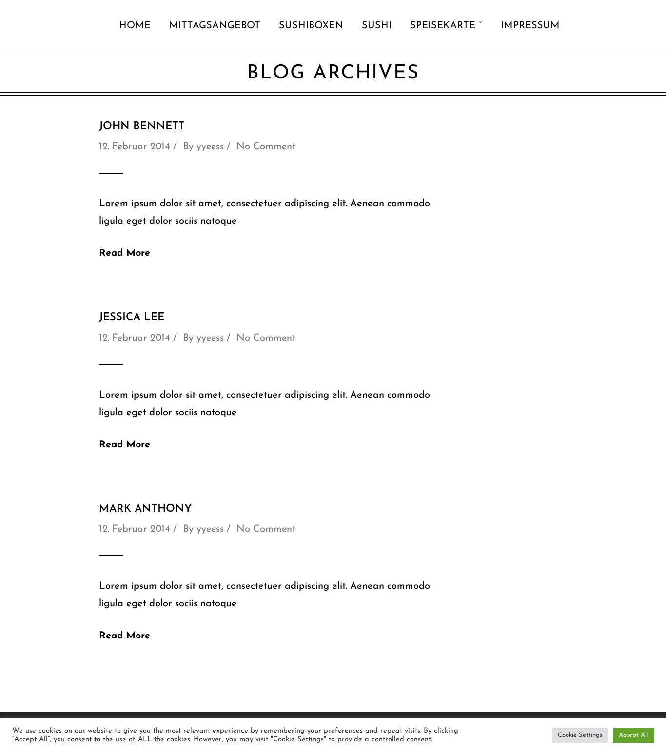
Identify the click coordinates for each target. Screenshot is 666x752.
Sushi (377, 26)
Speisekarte (442, 26)
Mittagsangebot (214, 26)
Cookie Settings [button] (580, 735)
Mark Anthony (145, 509)
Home (135, 26)
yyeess (210, 147)
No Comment (265, 147)
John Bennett (142, 126)
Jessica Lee (131, 317)
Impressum (530, 26)
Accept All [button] (633, 735)
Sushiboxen (311, 26)
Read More (124, 253)
